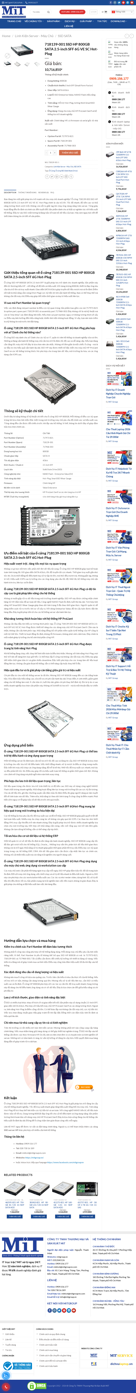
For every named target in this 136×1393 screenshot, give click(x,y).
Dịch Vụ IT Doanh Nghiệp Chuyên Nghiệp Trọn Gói (118, 393)
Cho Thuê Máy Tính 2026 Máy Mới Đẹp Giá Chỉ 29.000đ (118, 709)
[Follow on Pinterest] (123, 3)
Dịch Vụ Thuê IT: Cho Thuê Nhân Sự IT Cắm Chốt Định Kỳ (117, 749)
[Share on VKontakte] (61, 176)
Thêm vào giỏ (70, 152)
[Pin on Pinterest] (57, 176)
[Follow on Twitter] (119, 3)
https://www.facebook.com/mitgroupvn (65, 1162)
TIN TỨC (102, 21)
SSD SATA (64, 36)
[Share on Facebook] (47, 176)
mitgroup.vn (62, 1256)
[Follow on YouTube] (132, 3)
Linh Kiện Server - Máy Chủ (34, 36)
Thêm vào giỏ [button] (15, 1216)
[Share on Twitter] (52, 176)
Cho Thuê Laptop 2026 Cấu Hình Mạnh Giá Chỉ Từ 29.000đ (118, 433)
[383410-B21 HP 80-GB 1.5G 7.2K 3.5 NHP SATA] (39, 1189)
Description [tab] (10, 192)
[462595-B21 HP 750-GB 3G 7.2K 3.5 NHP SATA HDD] (15, 1189)
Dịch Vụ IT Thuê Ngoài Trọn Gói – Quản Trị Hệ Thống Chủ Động (118, 591)
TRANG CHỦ (14, 21)
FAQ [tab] (52, 192)
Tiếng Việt (120, 12)
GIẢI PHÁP (86, 21)
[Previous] (8, 50)
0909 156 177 (118, 99)
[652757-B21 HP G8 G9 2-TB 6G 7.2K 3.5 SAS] (87, 1189)
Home (6, 36)
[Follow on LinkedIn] (128, 3)
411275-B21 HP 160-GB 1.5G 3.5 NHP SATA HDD (63, 1204)
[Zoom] (7, 55)
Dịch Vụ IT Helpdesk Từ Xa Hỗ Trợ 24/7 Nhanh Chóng (119, 472)
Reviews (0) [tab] (43, 192)
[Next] (36, 50)
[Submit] (49, 12)
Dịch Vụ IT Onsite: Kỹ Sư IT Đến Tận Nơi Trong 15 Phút (117, 630)
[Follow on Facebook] (111, 3)
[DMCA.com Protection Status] (37, 1386)
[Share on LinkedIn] (66, 176)
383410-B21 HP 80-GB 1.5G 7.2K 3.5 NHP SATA (38, 1204)
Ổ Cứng (52, 171)
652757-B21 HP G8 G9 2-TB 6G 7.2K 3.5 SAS (87, 1204)
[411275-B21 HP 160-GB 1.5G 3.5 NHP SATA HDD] (63, 1189)
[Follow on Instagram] (115, 3)
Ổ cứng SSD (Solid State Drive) (67, 171)
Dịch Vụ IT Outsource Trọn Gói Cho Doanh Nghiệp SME (117, 512)
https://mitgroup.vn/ (34, 1157)
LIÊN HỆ (68, 26)
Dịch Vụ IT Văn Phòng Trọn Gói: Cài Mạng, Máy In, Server (117, 551)
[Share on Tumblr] (71, 176)
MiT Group (113, 402)
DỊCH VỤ (70, 21)
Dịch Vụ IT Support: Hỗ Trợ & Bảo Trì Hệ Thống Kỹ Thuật (118, 670)
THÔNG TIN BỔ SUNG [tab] (27, 192)
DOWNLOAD (118, 21)
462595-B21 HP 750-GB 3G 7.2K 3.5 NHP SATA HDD (14, 1204)
